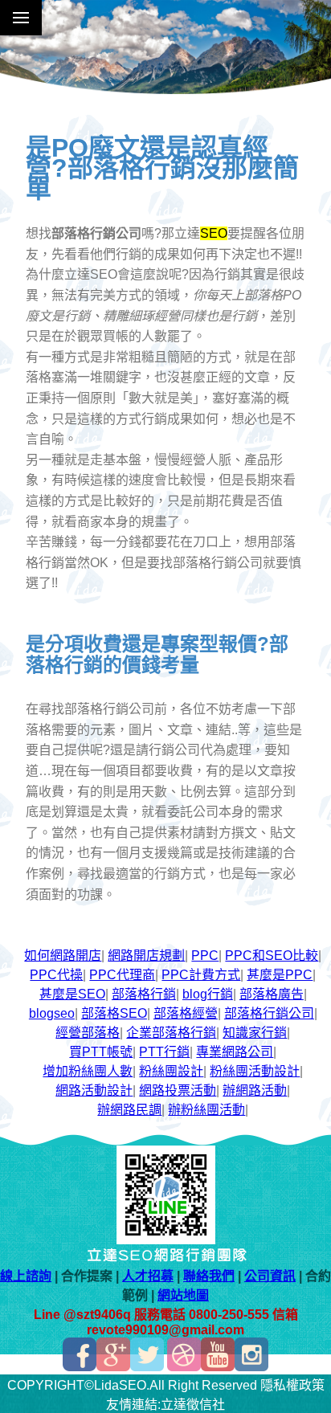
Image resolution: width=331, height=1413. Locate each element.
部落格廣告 (271, 994)
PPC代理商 (122, 975)
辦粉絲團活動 (206, 1110)
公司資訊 (270, 1276)
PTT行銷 (164, 1052)
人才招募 (148, 1276)
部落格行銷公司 (269, 1013)
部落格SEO (114, 1013)
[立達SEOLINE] (165, 1240)
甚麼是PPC (280, 975)
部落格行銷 (144, 994)
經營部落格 (87, 1032)
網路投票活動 (177, 1090)
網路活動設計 (94, 1090)
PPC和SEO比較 (271, 955)
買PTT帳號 (101, 1052)
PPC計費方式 (200, 975)
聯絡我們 (209, 1276)
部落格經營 (185, 1013)
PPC (205, 955)
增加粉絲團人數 (88, 1071)
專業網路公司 (234, 1052)
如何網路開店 (62, 955)
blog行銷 (207, 994)
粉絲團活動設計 (255, 1071)
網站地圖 (183, 1295)
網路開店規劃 (146, 955)
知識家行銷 (255, 1032)
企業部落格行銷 (171, 1032)
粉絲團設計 (171, 1071)
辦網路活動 (255, 1090)
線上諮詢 (25, 1276)
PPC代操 (56, 975)
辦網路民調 (129, 1110)
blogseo (52, 1013)
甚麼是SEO (72, 994)
